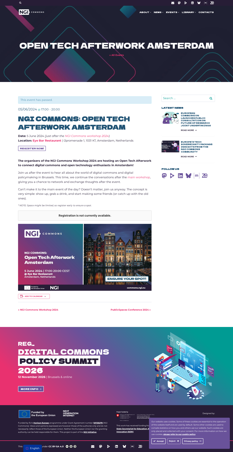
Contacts (206, 12)
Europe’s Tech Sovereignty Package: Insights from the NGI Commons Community (197, 146)
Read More (189, 130)
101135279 (98, 423)
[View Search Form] (20, 3)
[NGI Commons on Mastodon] (164, 175)
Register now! (32, 148)
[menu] (32, 448)
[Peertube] (186, 3)
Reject (172, 441)
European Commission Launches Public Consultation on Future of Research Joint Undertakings (196, 119)
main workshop (139, 177)
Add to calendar (33, 296)
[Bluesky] (199, 3)
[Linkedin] (192, 3)
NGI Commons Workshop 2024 (38, 309)
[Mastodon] (179, 3)
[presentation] (170, 118)
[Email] (173, 3)
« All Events (116, 55)
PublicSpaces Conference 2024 (131, 309)
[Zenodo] (212, 3)
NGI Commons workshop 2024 (87, 136)
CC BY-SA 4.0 (56, 446)
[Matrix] (205, 3)
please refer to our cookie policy (179, 434)
